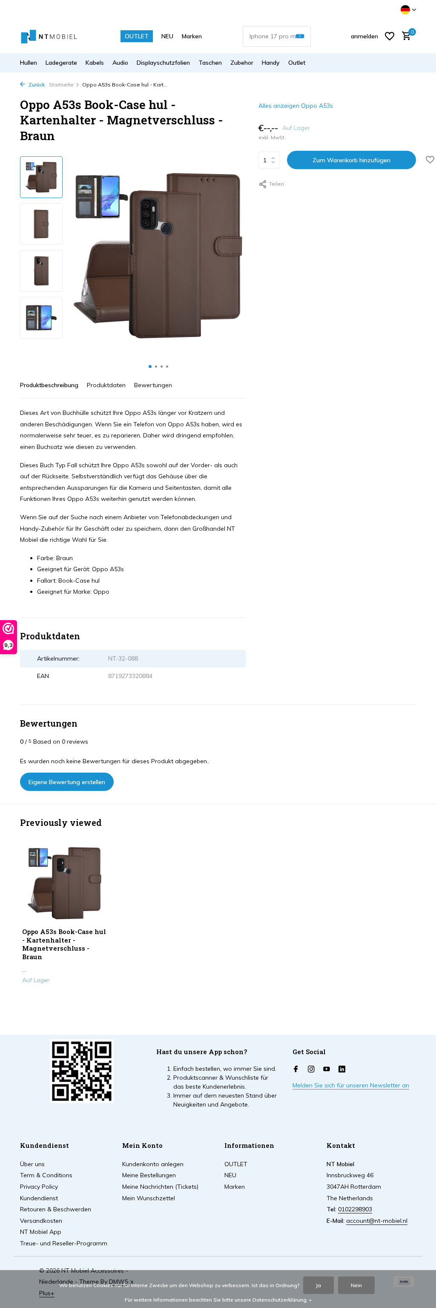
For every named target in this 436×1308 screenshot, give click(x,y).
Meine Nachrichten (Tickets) (160, 1186)
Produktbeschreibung (49, 385)
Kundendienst (39, 1198)
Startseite (61, 84)
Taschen (210, 62)
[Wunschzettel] (389, 36)
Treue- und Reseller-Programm (63, 1243)
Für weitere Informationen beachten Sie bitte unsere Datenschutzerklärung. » (218, 1300)
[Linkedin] (341, 1069)
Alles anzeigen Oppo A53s (295, 105)
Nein (356, 1285)
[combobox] (277, 36)
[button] (150, 366)
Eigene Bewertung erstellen (67, 782)
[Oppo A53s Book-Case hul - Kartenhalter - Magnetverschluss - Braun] (64, 883)
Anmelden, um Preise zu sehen (64, 1000)
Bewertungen (153, 385)
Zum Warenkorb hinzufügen (351, 160)
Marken (192, 36)
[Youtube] (326, 1069)
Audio (120, 62)
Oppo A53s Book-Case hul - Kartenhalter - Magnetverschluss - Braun (64, 944)
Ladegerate (61, 62)
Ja (318, 1285)
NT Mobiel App (40, 1232)
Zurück (36, 84)
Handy (271, 62)
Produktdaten (106, 385)
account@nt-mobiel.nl (376, 1221)
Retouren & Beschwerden (55, 1209)
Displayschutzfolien (163, 62)
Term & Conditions (46, 1175)
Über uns (32, 1164)
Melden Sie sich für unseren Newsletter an (351, 1085)
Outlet (296, 62)
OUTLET (137, 36)
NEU (167, 36)
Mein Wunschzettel (148, 1198)
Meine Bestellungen (149, 1175)
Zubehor (241, 62)
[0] (404, 36)
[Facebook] (296, 1069)
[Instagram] (311, 1069)
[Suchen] (299, 36)
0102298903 (355, 1209)
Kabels (95, 62)
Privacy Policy (39, 1186)
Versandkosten (41, 1221)
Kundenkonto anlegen (153, 1164)
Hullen (28, 62)
